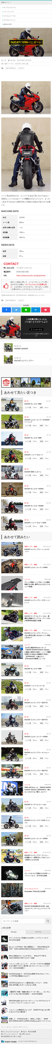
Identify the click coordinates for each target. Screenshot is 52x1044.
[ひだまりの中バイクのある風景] (35, 382)
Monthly (38, 932)
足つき (3, 60)
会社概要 (33, 1032)
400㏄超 (25, 64)
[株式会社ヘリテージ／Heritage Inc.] (8, 1041)
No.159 (12, 60)
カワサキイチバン (10, 20)
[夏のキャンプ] (16, 382)
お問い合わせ (25, 1034)
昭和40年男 (8, 24)
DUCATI (18, 64)
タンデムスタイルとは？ (11, 1032)
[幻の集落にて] (45, 382)
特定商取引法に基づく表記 (12, 1036)
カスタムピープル (10, 16)
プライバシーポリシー (10, 1034)
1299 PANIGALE (10, 68)
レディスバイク (9, 12)
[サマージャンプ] (26, 382)
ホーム (3, 1027)
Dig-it (25, 1032)
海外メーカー (9, 64)
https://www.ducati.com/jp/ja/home (31, 275)
